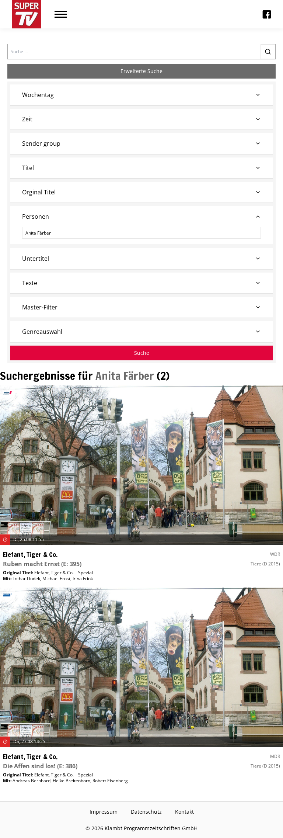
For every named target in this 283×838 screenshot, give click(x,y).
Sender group (41, 143)
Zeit (27, 119)
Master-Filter (39, 307)
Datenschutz (146, 811)
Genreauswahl (42, 332)
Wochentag (38, 95)
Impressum (104, 811)
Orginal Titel (39, 192)
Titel (28, 168)
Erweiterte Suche (141, 71)
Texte (29, 283)
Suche (141, 352)
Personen (35, 216)
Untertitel (35, 258)
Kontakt (184, 811)
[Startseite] (26, 14)
